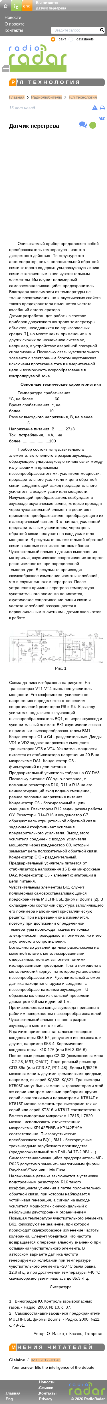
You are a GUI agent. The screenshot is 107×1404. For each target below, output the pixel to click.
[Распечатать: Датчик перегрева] (102, 107)
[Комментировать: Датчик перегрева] (83, 125)
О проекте (15, 23)
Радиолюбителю (46, 97)
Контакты (14, 30)
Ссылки (46, 1388)
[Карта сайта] (16, 5)
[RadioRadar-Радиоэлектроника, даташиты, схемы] (5, 5)
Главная (17, 97)
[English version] (27, 5)
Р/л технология (83, 97)
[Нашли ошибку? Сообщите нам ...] (95, 107)
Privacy (45, 1399)
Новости (13, 17)
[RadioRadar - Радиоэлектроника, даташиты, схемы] (34, 54)
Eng (9, 1399)
